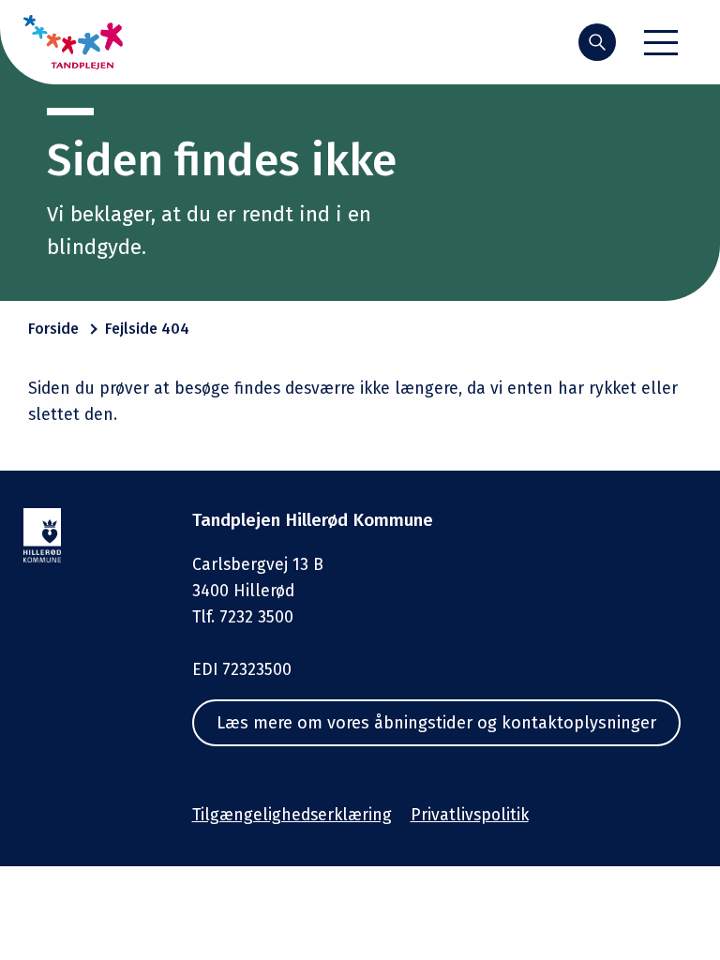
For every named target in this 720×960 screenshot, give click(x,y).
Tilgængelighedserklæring (292, 815)
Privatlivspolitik (470, 815)
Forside (53, 329)
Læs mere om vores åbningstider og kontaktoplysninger (436, 722)
